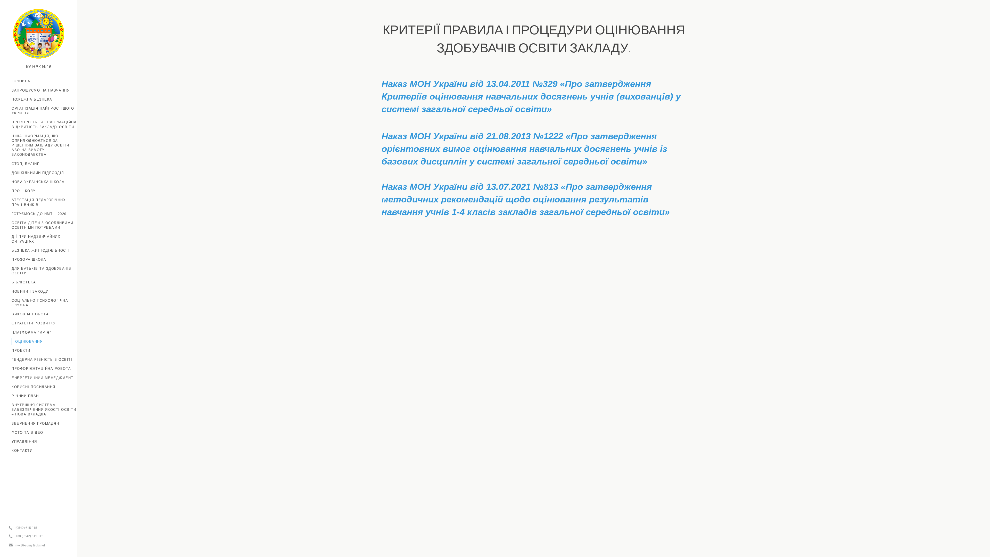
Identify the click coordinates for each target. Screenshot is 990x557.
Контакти (22, 451)
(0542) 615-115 (26, 528)
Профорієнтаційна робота (41, 369)
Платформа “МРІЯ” (31, 332)
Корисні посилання (33, 387)
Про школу (24, 191)
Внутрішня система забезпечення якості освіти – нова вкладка (44, 409)
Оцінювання (29, 341)
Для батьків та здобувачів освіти (41, 271)
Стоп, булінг (25, 164)
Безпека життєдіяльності (41, 250)
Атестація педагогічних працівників (39, 202)
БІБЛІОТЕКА (24, 282)
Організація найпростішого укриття (43, 111)
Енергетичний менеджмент (42, 378)
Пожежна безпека (32, 99)
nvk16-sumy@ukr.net (30, 545)
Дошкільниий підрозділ (38, 173)
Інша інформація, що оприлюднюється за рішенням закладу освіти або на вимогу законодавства (40, 145)
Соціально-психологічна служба (40, 303)
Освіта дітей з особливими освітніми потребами (42, 225)
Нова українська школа (38, 182)
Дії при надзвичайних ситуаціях (36, 239)
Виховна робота (30, 314)
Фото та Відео (27, 433)
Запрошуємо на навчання (41, 90)
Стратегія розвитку (33, 323)
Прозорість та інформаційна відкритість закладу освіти (44, 124)
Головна (21, 81)
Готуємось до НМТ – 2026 (39, 214)
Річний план (25, 396)
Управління (24, 442)
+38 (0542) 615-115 (29, 536)
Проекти (21, 351)
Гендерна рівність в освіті (42, 360)
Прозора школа (29, 259)
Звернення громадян (35, 423)
